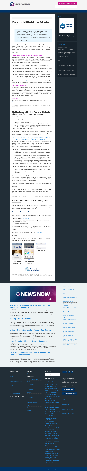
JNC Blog (47, 435)
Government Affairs (30, 389)
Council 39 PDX (49, 412)
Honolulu (11, 376)
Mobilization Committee (54, 449)
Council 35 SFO (52, 409)
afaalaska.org (26, 218)
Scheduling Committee (52, 461)
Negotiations (49, 451)
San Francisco (12, 390)
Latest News (24, 196)
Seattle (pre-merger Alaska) (15, 393)
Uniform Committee (49, 462)
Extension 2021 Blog (49, 419)
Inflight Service (30, 400)
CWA (63, 407)
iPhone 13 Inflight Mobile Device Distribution (30, 22)
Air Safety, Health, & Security (32, 379)
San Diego (12, 388)
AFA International (65, 404)
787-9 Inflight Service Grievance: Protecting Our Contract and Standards (30, 353)
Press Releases (55, 455)
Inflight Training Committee (51, 433)
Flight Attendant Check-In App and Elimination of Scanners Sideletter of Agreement (31, 113)
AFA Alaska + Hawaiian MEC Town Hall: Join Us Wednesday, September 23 (30, 306)
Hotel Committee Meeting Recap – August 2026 (29, 341)
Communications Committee (22, 274)
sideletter (50, 196)
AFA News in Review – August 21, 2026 (65, 62)
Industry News (57, 429)
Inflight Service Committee (41, 105)
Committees (53, 394)
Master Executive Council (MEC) (40, 274)
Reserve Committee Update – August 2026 (66, 68)
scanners (46, 196)
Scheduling (29, 410)
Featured (54, 419)
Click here (60, 36)
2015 (24, 275)
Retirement (29, 407)
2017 (41, 196)
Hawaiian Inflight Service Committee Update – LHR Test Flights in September (70, 341)
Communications (30, 384)
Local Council (39, 232)
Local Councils (52, 441)
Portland (11, 385)
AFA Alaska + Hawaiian (20, 4)
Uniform (28, 413)
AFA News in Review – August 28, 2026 (65, 49)
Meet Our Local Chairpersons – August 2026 (66, 74)
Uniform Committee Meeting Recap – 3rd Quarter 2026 (33, 330)
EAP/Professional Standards (32, 387)
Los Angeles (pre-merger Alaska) (16, 378)
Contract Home (30, 373)
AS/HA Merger (54, 390)
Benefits (28, 381)
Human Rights (30, 397)
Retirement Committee (49, 458)
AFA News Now (20, 105)
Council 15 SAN (49, 402)
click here (26, 80)
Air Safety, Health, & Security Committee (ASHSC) (52, 386)
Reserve (28, 405)
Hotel (28, 394)
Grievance (29, 392)
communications (28, 275)
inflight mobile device (48, 107)
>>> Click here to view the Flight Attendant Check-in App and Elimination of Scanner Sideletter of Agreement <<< (32, 138)
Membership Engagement (32, 402)
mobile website (46, 275)
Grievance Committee (31, 105)
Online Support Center (66, 402)
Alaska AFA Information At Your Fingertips (30, 200)
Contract (25, 105)
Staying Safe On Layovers (63, 56)
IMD (42, 107)
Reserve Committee (50, 457)
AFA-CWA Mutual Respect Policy (68, 413)
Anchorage (12, 373)
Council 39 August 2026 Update (64, 47)
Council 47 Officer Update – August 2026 (66, 65)
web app (50, 275)
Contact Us (64, 399)
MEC (11, 398)
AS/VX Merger (49, 392)
